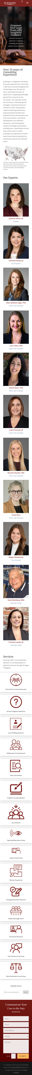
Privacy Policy (15, 1067)
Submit (23, 1056)
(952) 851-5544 (16, 1012)
